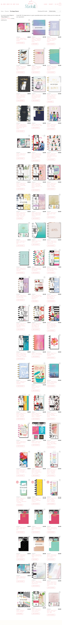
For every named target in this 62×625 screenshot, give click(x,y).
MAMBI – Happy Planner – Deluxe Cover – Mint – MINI (21, 242)
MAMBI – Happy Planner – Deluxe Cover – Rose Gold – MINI (52, 611)
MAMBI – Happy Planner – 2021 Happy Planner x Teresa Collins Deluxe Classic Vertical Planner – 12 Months (52, 97)
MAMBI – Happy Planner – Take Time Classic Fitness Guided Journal (37, 582)
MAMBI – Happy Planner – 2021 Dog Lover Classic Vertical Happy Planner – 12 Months (37, 96)
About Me (9, 4)
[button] (45, 4)
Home (4, 4)
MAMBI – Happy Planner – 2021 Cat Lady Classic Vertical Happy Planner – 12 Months (21, 96)
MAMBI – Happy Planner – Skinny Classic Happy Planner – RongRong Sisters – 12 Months (52, 471)
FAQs (2, 621)
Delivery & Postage (7, 621)
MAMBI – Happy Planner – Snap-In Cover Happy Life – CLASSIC (52, 528)
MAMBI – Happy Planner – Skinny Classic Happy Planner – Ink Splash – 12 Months (21, 471)
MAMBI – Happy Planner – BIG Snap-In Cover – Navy (37, 125)
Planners (7, 11)
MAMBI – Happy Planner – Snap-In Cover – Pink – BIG (21, 528)
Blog (17, 4)
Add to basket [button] (20, 42)
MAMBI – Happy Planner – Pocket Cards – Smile (37, 442)
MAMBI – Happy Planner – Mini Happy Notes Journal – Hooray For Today (21, 296)
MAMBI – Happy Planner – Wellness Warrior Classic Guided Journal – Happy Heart (52, 583)
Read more (50, 101)
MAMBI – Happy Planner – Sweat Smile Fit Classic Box (21, 577)
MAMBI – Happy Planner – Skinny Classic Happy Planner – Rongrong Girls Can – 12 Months (37, 471)
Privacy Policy (39, 621)
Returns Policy (33, 621)
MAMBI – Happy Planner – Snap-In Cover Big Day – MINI (37, 528)
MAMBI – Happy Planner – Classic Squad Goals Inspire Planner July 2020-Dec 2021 (52, 155)
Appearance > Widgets (6, 18)
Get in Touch (27, 621)
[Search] (1, 4)
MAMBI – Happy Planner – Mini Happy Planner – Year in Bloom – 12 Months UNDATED (37, 325)
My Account (13, 621)
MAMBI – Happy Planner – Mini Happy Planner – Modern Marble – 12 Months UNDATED (52, 297)
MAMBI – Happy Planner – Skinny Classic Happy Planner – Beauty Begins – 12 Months (52, 443)
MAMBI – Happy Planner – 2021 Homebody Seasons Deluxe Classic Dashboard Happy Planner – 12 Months (21, 126)
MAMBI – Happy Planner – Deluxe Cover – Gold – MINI (52, 213)
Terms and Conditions (20, 621)
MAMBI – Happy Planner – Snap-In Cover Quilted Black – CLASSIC (21, 555)
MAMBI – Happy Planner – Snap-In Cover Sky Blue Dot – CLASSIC (52, 555)
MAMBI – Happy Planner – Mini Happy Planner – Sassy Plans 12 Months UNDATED (21, 325)
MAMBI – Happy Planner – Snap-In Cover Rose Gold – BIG (37, 555)
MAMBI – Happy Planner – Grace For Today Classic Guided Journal (52, 242)
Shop (14, 4)
